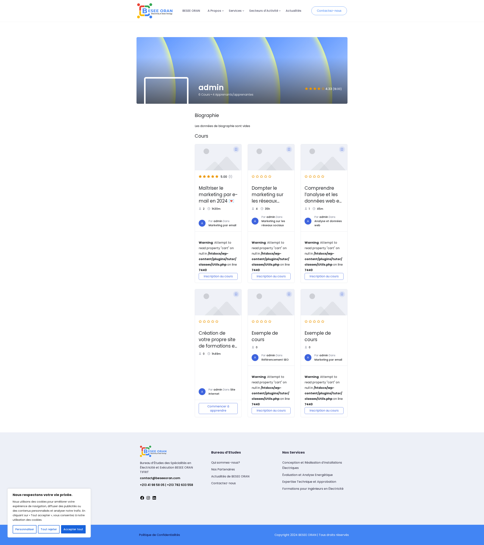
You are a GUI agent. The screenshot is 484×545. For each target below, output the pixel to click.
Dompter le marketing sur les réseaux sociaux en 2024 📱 (270, 201)
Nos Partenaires (223, 469)
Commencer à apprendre (218, 408)
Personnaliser (24, 529)
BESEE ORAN (191, 11)
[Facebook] (142, 499)
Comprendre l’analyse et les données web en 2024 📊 (323, 198)
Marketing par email (222, 225)
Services (235, 11)
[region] (49, 513)
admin (217, 221)
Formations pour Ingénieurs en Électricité (313, 489)
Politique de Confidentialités (159, 535)
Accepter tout (73, 529)
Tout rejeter (49, 529)
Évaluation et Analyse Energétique (307, 475)
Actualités (293, 11)
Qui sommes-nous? (225, 462)
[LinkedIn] (154, 499)
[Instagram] (148, 499)
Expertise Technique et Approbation (309, 482)
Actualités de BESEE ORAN (230, 476)
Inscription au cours (218, 276)
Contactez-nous (329, 11)
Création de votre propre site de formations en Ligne (218, 343)
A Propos (214, 11)
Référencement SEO (275, 360)
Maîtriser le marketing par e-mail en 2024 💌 (218, 194)
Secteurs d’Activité (263, 11)
